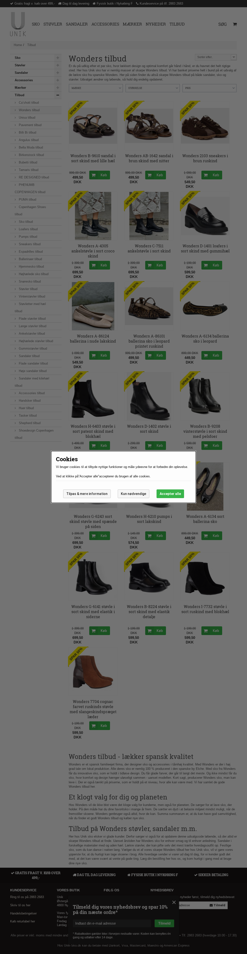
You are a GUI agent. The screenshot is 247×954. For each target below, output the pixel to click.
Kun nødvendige (133, 494)
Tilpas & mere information (87, 494)
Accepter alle (170, 494)
